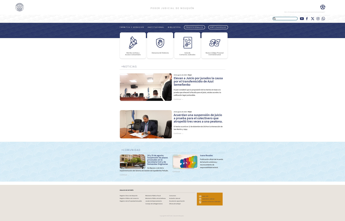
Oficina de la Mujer (175, 204)
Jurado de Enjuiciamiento (153, 201)
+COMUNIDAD (131, 150)
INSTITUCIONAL (156, 27)
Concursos (172, 196)
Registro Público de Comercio (129, 198)
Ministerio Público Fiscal (153, 196)
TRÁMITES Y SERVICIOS (131, 27)
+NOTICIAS (129, 66)
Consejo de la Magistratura (154, 204)
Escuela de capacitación (177, 201)
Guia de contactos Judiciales (211, 202)
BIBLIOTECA (174, 27)
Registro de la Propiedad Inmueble (131, 201)
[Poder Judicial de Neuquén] (28, 7)
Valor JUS (205, 196)
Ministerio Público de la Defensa (155, 198)
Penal (190, 75)
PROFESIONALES (194, 27)
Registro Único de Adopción (128, 196)
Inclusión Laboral (174, 198)
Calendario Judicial (208, 199)
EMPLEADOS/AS (218, 27)
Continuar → (178, 99)
